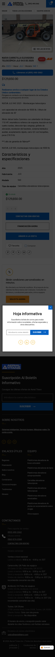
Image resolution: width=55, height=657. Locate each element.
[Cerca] (50, 308)
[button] (47, 648)
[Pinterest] (27, 342)
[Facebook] (21, 342)
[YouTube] (33, 342)
